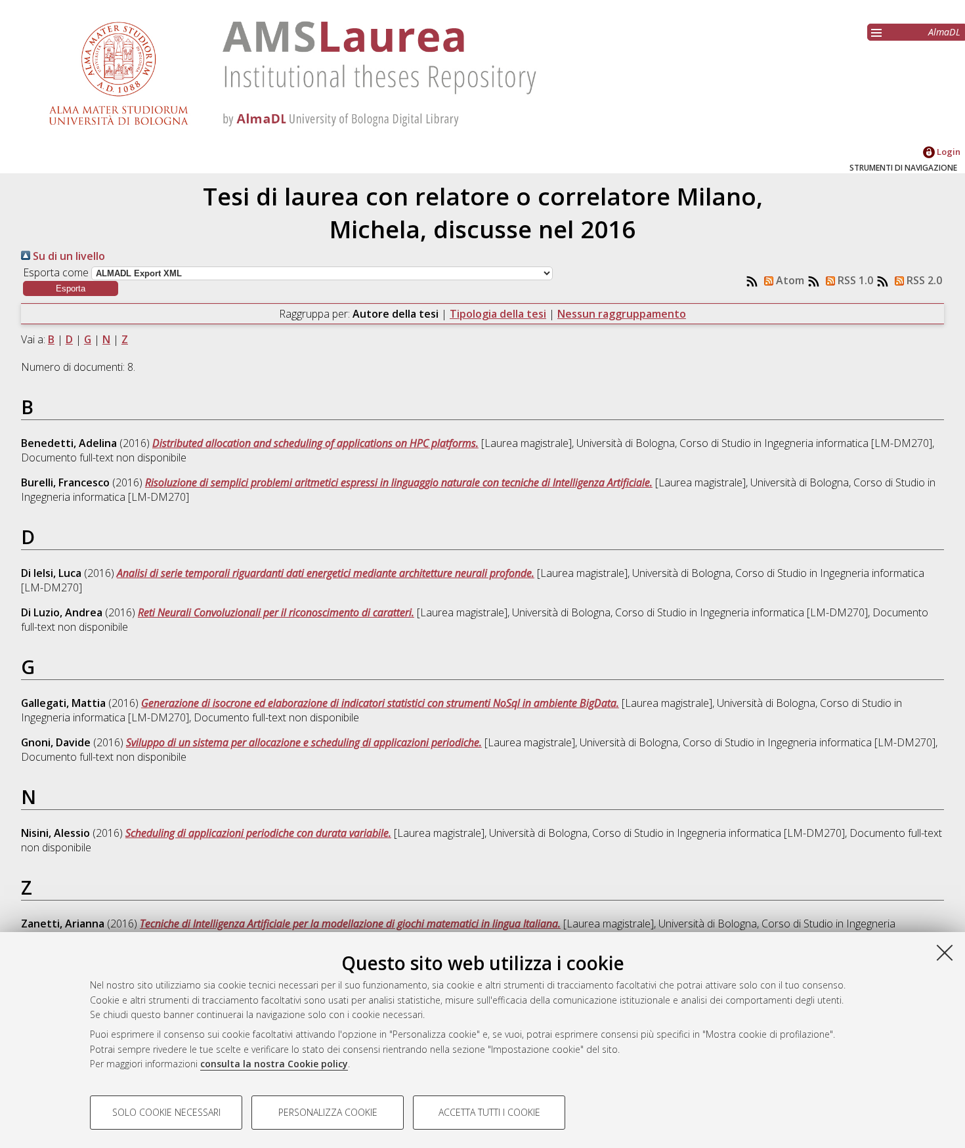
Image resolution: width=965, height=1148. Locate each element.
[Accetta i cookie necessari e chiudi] (944, 952)
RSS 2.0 (923, 280)
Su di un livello (67, 256)
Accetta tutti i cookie (489, 1112)
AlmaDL (944, 32)
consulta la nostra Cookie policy (274, 1063)
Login (947, 152)
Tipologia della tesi (498, 314)
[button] (70, 288)
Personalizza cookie (327, 1112)
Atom (788, 280)
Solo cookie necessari (166, 1112)
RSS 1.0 (854, 280)
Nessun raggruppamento (621, 314)
